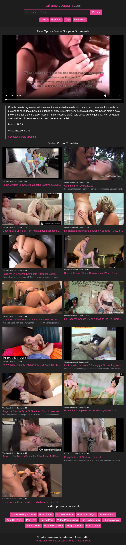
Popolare (56, 19)
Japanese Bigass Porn (23, 514)
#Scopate (13, 136)
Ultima (44, 19)
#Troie (22, 136)
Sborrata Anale (111, 520)
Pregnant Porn (74, 525)
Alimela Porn (33, 525)
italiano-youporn (63, 5)
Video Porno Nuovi (67, 520)
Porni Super (45, 514)
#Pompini (32, 136)
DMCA (87, 540)
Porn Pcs (31, 520)
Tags (67, 19)
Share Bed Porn (65, 514)
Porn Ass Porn (107, 514)
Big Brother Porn (91, 520)
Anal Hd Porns (14, 520)
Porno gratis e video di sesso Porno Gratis (58, 540)
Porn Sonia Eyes (86, 514)
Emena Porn (46, 520)
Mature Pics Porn (53, 525)
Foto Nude (79, 19)
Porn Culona (93, 525)
